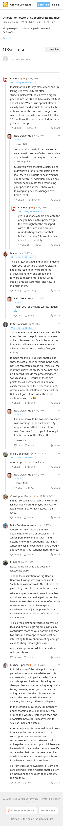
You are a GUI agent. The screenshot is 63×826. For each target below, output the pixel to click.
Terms (43, 798)
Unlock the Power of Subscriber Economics (31, 17)
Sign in (56, 4)
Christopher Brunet (21, 496)
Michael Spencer (19, 664)
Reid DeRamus (10, 22)
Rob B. (14, 562)
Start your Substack (22, 810)
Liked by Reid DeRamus (24, 82)
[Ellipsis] (58, 78)
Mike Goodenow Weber (23, 525)
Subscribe (43, 4)
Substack (15, 818)
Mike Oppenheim (20, 453)
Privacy (34, 798)
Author (18, 139)
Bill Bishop (16, 78)
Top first (54, 49)
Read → (7, 38)
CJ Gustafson (17, 324)
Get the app (48, 810)
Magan (14, 253)
